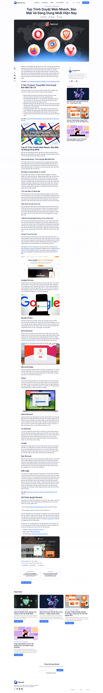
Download (85, 2)
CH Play (54, 250)
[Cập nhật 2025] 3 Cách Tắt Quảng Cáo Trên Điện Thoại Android (77, 139)
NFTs (30, 561)
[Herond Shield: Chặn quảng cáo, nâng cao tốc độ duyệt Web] (26, 601)
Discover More (18, 621)
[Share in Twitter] (14, 73)
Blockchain (26, 561)
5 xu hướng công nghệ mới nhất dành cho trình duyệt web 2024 (43, 81)
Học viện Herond (25, 565)
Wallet (33, 561)
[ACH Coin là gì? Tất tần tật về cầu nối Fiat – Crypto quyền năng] (78, 94)
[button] (73, 2)
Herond (23, 500)
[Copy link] (14, 81)
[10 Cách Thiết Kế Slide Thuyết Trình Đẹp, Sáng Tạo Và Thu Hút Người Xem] (78, 113)
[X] (69, 81)
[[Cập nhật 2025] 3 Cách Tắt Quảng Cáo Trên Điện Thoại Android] (78, 131)
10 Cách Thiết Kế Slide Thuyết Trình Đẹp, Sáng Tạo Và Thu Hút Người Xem (78, 121)
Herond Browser (76, 70)
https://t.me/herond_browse (35, 529)
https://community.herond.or (39, 533)
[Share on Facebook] (14, 75)
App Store (23, 251)
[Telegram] (19, 689)
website (36, 561)
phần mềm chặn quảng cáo (37, 507)
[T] (74, 81)
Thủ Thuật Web (40, 565)
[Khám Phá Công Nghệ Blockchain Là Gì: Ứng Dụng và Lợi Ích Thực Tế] (30, 573)
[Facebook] (72, 81)
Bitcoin (22, 561)
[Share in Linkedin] (14, 78)
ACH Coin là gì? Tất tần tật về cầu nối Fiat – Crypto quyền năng (77, 102)
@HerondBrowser (35, 531)
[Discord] (76, 81)
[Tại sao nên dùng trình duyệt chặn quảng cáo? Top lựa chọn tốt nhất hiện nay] (50, 573)
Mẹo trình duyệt (33, 565)
